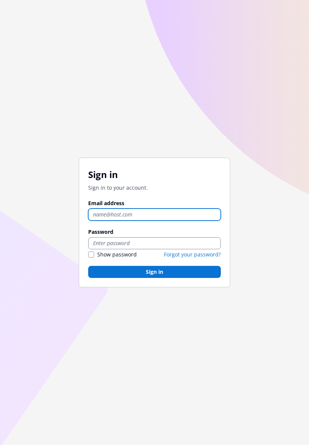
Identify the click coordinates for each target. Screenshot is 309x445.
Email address (106, 203)
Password (100, 231)
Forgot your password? (192, 254)
